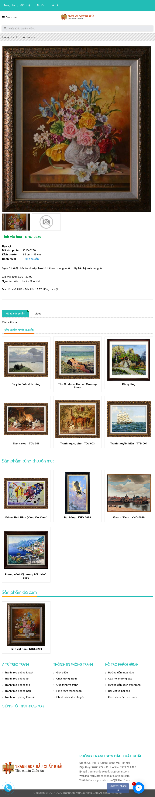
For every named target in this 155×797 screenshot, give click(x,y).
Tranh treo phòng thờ (17, 684)
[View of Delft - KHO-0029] (129, 493)
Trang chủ (9, 5)
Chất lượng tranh (66, 678)
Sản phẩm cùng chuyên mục (28, 460)
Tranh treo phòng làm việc (20, 697)
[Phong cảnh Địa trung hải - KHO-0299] (26, 550)
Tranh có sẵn (27, 36)
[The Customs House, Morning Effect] (77, 360)
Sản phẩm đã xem (19, 592)
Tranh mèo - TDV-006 (26, 443)
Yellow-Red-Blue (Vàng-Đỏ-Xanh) (26, 517)
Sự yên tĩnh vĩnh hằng (26, 384)
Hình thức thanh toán (69, 690)
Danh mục (12, 17)
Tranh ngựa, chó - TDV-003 (77, 443)
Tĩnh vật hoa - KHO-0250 (26, 648)
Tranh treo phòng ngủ (18, 690)
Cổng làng (129, 384)
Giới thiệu (25, 5)
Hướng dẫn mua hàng (121, 672)
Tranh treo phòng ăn (17, 678)
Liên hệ (54, 5)
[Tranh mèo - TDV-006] (26, 419)
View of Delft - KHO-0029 (129, 517)
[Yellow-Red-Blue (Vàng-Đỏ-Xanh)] (26, 493)
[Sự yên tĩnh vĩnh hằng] (26, 360)
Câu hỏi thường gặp (120, 678)
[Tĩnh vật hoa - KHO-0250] (26, 624)
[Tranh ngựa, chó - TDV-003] (77, 419)
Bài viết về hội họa (119, 690)
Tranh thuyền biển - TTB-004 (128, 443)
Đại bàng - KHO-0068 (77, 517)
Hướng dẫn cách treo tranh (124, 684)
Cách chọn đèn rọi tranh (122, 697)
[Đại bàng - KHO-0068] (77, 493)
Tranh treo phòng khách (19, 672)
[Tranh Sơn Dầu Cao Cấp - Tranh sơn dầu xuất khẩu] (77, 17)
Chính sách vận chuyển (70, 697)
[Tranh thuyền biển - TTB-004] (129, 419)
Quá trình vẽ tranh (67, 684)
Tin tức (41, 5)
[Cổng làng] (129, 360)
